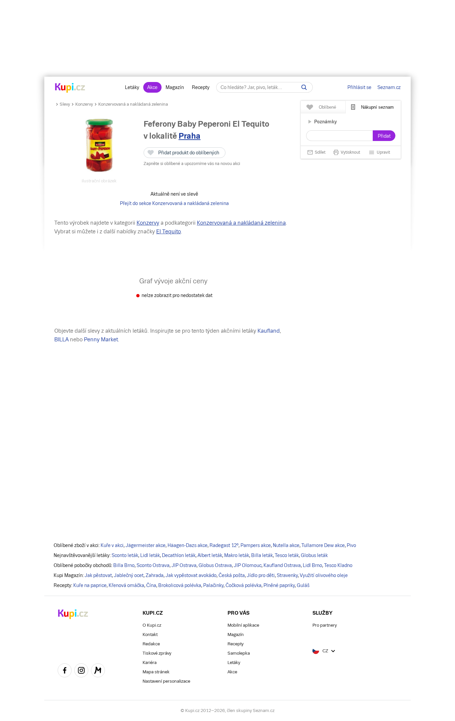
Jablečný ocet (129, 575)
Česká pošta (232, 575)
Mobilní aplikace (243, 625)
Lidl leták (150, 555)
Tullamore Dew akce (323, 545)
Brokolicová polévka (179, 585)
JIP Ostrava (184, 565)
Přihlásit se (359, 87)
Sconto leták (125, 555)
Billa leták (262, 555)
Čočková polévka (243, 585)
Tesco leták (287, 555)
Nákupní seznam (377, 107)
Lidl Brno (312, 565)
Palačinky (213, 585)
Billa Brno (124, 565)
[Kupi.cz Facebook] (65, 671)
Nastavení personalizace (166, 681)
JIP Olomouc (247, 565)
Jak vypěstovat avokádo (191, 575)
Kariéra (150, 662)
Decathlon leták (179, 555)
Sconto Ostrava (153, 565)
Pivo (351, 545)
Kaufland (268, 331)
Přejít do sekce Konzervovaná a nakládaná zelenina (174, 203)
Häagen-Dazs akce (188, 545)
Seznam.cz (389, 87)
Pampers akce (255, 545)
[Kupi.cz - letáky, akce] (70, 88)
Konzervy (84, 104)
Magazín (175, 87)
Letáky (132, 87)
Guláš (303, 585)
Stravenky (287, 575)
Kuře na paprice (90, 585)
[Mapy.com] (98, 671)
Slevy (65, 104)
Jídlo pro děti (261, 575)
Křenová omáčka (126, 585)
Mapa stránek (156, 671)
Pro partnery (324, 625)
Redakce (151, 643)
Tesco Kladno (338, 565)
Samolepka (239, 653)
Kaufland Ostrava (282, 565)
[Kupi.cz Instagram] (81, 671)
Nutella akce (286, 545)
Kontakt (150, 634)
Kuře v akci (112, 545)
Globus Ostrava (215, 565)
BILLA (61, 339)
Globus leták (314, 555)
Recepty (201, 87)
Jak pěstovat (98, 575)
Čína (151, 585)
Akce (152, 87)
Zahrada (155, 575)
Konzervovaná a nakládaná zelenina (133, 104)
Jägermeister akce (146, 545)
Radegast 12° (224, 545)
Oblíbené (327, 107)
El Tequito (168, 231)
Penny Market (101, 339)
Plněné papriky (279, 585)
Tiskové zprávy (157, 653)
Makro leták (236, 555)
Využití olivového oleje (324, 575)
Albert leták (210, 555)
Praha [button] (190, 135)
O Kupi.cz (152, 625)
